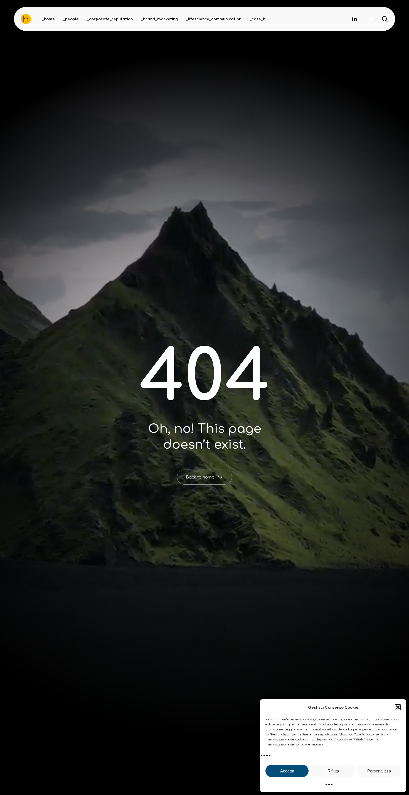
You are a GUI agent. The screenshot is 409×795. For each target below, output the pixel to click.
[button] (398, 707)
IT (371, 19)
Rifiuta (333, 771)
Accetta (287, 771)
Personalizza (379, 771)
